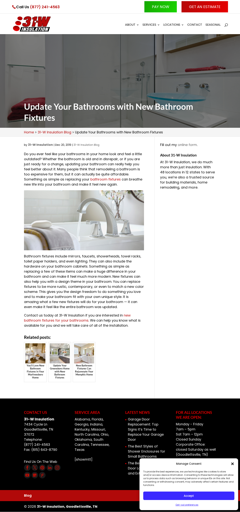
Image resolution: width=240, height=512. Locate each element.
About (130, 25)
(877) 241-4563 (45, 7)
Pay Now (160, 7)
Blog (28, 495)
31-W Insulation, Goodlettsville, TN (67, 506)
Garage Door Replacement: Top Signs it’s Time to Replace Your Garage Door (146, 429)
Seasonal (213, 25)
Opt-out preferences (187, 504)
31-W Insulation (40, 145)
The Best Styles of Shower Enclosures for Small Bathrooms (146, 451)
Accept (189, 496)
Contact (194, 25)
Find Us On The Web (40, 461)
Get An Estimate (204, 7)
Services (149, 25)
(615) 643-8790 (44, 449)
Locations (171, 25)
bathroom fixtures (105, 179)
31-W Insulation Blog (86, 145)
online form (187, 144)
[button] (232, 464)
